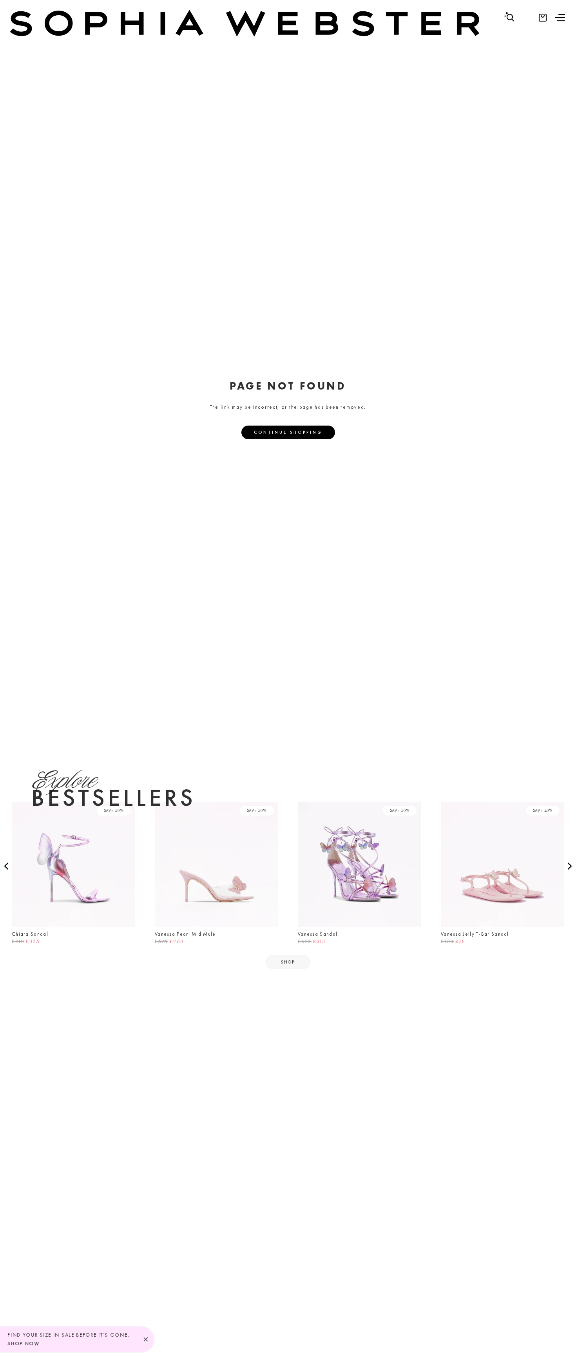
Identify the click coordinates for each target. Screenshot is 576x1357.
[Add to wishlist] (127, 810)
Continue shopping (288, 432)
